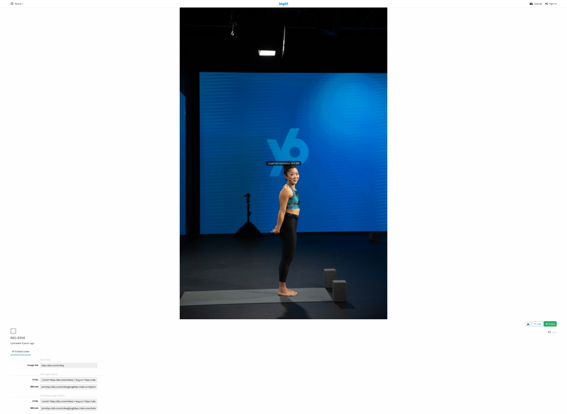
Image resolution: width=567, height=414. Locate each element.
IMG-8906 (17, 338)
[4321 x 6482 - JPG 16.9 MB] (528, 323)
